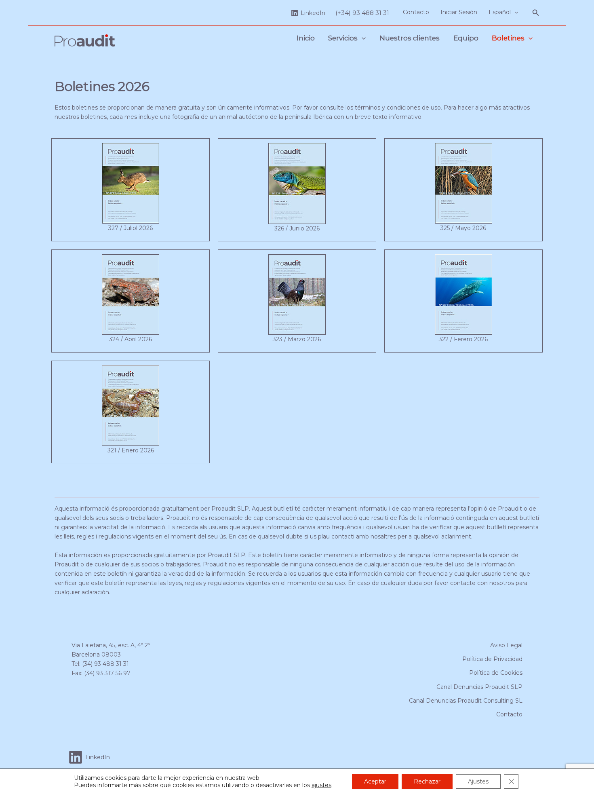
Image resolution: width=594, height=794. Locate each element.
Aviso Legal (506, 645)
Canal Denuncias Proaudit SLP (479, 687)
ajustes (321, 785)
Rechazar (427, 781)
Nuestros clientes (409, 38)
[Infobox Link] (130, 190)
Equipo (465, 38)
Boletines (508, 38)
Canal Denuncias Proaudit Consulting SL (465, 700)
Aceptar (375, 781)
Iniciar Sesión (458, 12)
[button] (514, 12)
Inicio (306, 38)
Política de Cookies (495, 672)
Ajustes (478, 781)
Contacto (416, 12)
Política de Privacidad (492, 659)
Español (500, 12)
